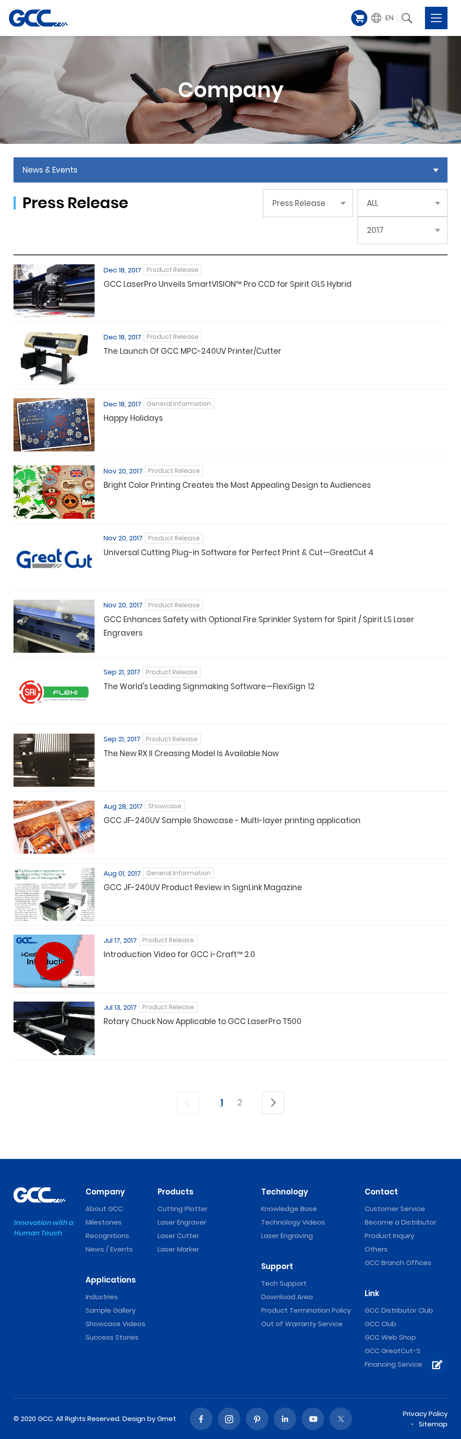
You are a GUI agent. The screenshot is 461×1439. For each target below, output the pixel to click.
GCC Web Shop (390, 1337)
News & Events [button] (50, 170)
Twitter (341, 1419)
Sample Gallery (111, 1310)
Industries (102, 1296)
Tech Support (284, 1283)
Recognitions (107, 1235)
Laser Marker (178, 1249)
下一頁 (273, 1103)
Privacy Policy (425, 1413)
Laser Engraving (287, 1235)
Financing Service (393, 1364)
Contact (381, 1191)
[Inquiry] (436, 1365)
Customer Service (395, 1208)
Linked (285, 1419)
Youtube (313, 1419)
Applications (111, 1279)
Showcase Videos (115, 1323)
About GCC (104, 1208)
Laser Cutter (178, 1235)
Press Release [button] (298, 203)
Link (372, 1293)
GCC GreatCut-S (392, 1350)
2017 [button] (375, 230)
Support (277, 1266)
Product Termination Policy (306, 1310)
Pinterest (257, 1419)
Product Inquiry (389, 1235)
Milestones (104, 1222)
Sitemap (433, 1424)
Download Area (287, 1296)
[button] (382, 18)
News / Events (109, 1249)
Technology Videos (293, 1222)
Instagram (229, 1419)
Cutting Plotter (183, 1208)
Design (133, 1418)
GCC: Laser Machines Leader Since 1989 (38, 18)
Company (105, 1191)
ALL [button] (372, 203)
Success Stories (112, 1337)
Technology (284, 1191)
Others (376, 1249)
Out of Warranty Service (302, 1323)
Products (176, 1191)
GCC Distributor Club (399, 1310)
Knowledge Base (289, 1208)
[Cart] (359, 18)
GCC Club (380, 1323)
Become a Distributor (400, 1222)
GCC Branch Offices (398, 1262)
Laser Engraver (182, 1222)
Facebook (201, 1419)
